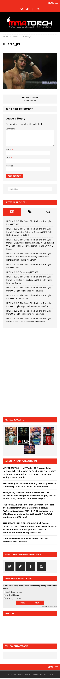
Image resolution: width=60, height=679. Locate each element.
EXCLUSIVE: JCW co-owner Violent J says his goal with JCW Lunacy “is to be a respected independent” (29, 485)
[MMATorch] (30, 22)
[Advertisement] (24, 372)
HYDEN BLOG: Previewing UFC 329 (22, 272)
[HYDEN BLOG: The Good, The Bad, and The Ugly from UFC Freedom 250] (29, 449)
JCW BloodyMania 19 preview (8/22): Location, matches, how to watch (25, 540)
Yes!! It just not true (14, 592)
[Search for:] (30, 189)
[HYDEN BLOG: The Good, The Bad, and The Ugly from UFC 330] (11, 431)
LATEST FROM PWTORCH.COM (22, 461)
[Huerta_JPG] (30, 87)
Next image (30, 100)
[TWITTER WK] (27, 9)
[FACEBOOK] (32, 9)
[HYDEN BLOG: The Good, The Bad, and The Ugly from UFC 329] (11, 440)
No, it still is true (12, 595)
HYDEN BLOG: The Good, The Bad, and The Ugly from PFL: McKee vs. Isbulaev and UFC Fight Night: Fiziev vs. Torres (29, 279)
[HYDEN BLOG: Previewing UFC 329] (23, 440)
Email (8, 157)
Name (9, 149)
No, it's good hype (13, 598)
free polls (54, 606)
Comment (10, 128)
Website (9, 165)
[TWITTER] (21, 9)
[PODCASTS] (38, 9)
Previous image (30, 97)
